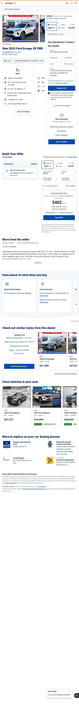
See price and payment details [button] (56, 18)
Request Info (61, 88)
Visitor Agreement (10, 483)
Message (52, 69)
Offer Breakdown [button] (51, 213)
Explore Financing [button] (66, 213)
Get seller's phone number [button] (19, 346)
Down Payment (47, 171)
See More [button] (37, 263)
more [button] (41, 61)
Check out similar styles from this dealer (28, 328)
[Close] (69, 691)
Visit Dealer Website (18, 366)
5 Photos (8, 44)
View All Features (23, 112)
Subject (52, 50)
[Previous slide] (41, 350)
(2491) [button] (30, 338)
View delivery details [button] (11, 54)
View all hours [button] (19, 353)
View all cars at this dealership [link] (66, 374)
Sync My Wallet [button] (72, 157)
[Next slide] (73, 350)
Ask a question (61, 142)
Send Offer (59, 218)
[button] (67, 3)
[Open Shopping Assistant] (76, 695)
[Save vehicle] (41, 17)
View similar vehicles (12, 9)
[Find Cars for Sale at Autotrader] (10, 3)
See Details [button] (11, 85)
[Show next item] (41, 86)
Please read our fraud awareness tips (34, 489)
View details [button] (44, 296)
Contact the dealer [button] (65, 196)
